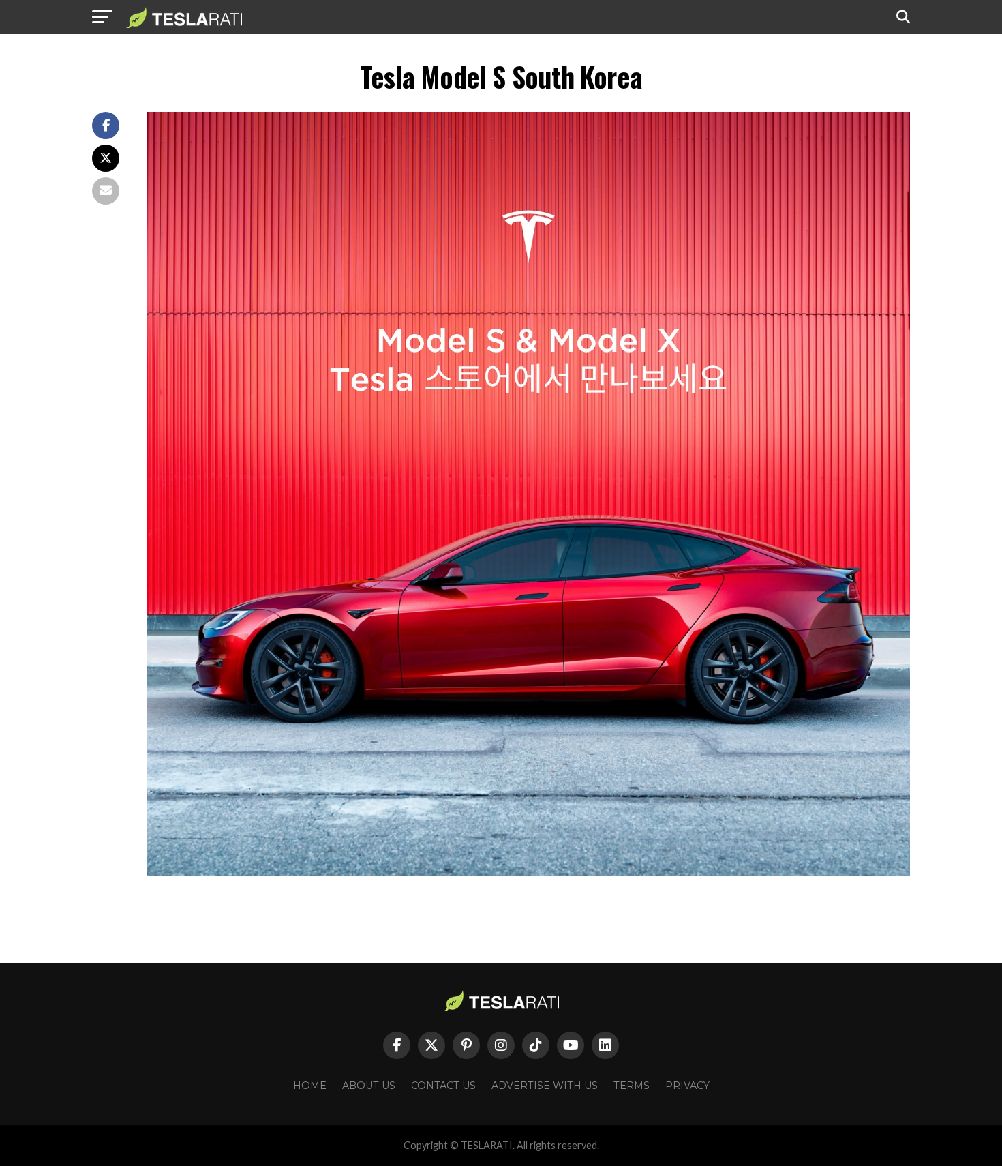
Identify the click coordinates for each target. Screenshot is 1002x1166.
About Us (368, 1085)
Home (310, 1085)
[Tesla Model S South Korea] (528, 872)
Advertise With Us (544, 1085)
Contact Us (443, 1085)
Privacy (687, 1085)
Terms (631, 1085)
